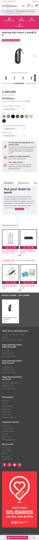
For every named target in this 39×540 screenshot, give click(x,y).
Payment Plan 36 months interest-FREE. (15, 101)
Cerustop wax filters (10, 286)
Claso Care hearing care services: (11, 106)
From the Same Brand (25, 260)
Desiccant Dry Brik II (27, 286)
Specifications (23, 183)
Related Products (10, 225)
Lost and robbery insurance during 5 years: (14, 125)
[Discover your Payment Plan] (29, 101)
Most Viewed (23, 295)
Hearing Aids (9, 11)
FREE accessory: (6, 132)
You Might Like (8, 260)
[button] (4, 56)
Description (8, 183)
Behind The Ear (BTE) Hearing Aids (25, 11)
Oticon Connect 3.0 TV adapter (28, 251)
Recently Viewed (9, 295)
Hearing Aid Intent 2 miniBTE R (10, 317)
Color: (4, 113)
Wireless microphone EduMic (10, 251)
